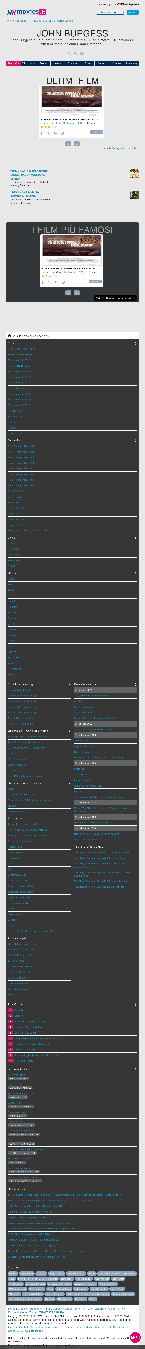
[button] (135, 1337)
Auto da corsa (37, 1288)
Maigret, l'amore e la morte (22, 943)
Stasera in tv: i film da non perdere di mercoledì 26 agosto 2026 (41, 1228)
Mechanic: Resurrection (20, 1093)
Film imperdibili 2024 (19, 371)
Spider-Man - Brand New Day (29, 1021)
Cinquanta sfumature (85, 1283)
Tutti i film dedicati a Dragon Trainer (117, 1273)
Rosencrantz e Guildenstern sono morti (73, 119)
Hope (11, 863)
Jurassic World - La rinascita (23, 1177)
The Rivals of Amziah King (22, 949)
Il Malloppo (80, 768)
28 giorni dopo (57, 1273)
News (57, 63)
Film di (11, 421)
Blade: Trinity (15, 1102)
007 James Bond (17, 1288)
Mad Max (49, 1299)
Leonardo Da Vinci (35, 1283)
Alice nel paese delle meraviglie (25, 1299)
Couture (12, 770)
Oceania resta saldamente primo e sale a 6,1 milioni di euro (39, 1222)
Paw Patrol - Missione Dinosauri (91, 822)
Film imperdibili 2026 (19, 360)
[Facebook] (63, 53)
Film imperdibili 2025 (19, 365)
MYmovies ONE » (17, 20)
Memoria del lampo (18, 988)
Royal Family (15, 1283)
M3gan (91, 1273)
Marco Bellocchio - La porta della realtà (94, 718)
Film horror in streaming (20, 723)
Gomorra (41, 1273)
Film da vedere (16, 410)
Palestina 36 (14, 857)
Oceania (12, 788)
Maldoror (12, 805)
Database (35, 1308)
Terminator (80, 1299)
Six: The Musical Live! (19, 955)
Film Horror (14, 554)
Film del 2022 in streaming (22, 712)
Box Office (119, 1308)
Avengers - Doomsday (19, 840)
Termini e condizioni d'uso (77, 1327)
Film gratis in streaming (20, 689)
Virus (50, 1288)
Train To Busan (82, 740)
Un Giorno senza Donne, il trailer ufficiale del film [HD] (36, 1256)
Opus (11, 1278)
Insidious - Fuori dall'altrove (22, 794)
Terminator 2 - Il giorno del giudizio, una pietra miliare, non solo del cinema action (51, 1200)
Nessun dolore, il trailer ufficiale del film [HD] (31, 1245)
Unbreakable (80, 1288)
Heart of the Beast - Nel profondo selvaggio (30, 930)
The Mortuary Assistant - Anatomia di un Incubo (99, 796)
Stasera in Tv (102, 1308)
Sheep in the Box (17, 764)
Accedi (132, 12)
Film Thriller (14, 548)
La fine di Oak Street (25, 1032)
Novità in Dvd (15, 433)
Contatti (24, 1327)
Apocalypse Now (16, 1111)
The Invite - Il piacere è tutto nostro (26, 824)
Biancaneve (67, 1278)
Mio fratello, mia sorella (20, 1158)
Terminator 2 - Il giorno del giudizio (92, 729)
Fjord (10, 869)
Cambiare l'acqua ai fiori (21, 885)
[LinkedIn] (75, 53)
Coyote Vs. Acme (83, 746)
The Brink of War (16, 960)
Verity (11, 925)
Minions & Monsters (24, 1049)
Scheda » (96, 132)
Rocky (92, 1299)
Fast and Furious (54, 1294)
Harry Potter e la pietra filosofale (25, 775)
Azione (11, 565)
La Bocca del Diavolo (19, 983)
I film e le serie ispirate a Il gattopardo (37, 1278)
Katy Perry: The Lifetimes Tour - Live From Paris (99, 757)
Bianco (11, 908)
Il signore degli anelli (123, 1294)
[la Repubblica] (132, 4)
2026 (18, 348)
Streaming (131, 63)
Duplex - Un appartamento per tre (25, 1149)
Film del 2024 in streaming (22, 701)
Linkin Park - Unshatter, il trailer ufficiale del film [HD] (35, 1205)
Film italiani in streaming (21, 718)
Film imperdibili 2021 (19, 388)
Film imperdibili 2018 (19, 405)
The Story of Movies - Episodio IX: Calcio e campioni (101, 852)
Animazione (14, 560)
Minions (13, 1273)
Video (101, 63)
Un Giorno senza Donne (20, 966)
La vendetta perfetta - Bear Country (26, 747)
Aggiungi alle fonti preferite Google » (54, 20)
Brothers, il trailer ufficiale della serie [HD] (30, 1211)
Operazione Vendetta (19, 1167)
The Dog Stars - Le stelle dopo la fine (27, 736)
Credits (12, 1327)
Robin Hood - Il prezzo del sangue (32, 1043)
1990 (80, 123)
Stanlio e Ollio (15, 1121)
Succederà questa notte (20, 891)
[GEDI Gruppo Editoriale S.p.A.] (120, 4)
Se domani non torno (19, 897)
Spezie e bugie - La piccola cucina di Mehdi (97, 833)
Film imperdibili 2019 (19, 399)
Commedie (13, 543)
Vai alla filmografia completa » (121, 148)
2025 (25, 348)
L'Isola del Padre (17, 977)
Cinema (116, 63)
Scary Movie (27, 1273)
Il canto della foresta (18, 902)
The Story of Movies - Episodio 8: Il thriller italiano (100, 857)
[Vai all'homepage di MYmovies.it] (26, 15)
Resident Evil (15, 846)
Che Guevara (64, 1299)
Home (11, 1308)
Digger (11, 919)
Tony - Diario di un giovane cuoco (25, 742)
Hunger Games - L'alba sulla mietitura (28, 829)
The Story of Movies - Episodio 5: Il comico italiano (100, 881)
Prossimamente (17, 1312)
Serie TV (79, 1308)
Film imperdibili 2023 (19, 376)
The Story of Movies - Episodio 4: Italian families (99, 886)
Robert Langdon (99, 1288)
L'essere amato (16, 914)
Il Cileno (12, 753)
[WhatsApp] (82, 53)
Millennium (14, 1294)
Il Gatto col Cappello (18, 880)
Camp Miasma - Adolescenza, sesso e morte (31, 799)
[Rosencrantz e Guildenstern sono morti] (71, 101)
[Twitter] (69, 53)
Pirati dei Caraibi (107, 1283)
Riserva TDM (103, 1327)
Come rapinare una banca (88, 785)
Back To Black (15, 1083)
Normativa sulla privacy (45, 1327)
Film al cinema (15, 416)
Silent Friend (81, 774)
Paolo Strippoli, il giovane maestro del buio (30, 1234)
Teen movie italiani (32, 1294)
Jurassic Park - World (59, 1283)
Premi (43, 63)
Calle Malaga (15, 852)
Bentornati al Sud (17, 874)
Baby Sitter (118, 1278)
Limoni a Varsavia (17, 758)
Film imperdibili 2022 (19, 382)
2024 (32, 348)
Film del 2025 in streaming (22, 695)
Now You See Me (76, 1273)
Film (45, 1308)
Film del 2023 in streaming (22, 706)
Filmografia (28, 63)
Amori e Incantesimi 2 (85, 839)
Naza (10, 994)
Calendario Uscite (61, 1308)
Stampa (72, 63)
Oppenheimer (102, 1278)
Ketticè (78, 791)
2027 (10, 348)
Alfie (10, 1139)
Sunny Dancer (81, 751)
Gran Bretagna (65, 123)
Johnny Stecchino (17, 1074)
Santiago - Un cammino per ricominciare (29, 835)
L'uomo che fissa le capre (21, 1130)
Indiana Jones (64, 1288)
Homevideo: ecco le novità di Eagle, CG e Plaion (33, 1239)
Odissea (18, 1015)
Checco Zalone (84, 1278)
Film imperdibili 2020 (19, 393)
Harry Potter (117, 1288)
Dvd (89, 1308)
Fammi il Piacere (83, 779)
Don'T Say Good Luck (19, 971)
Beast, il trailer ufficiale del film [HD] (26, 1217)
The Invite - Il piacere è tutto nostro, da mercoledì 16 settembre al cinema (46, 1250)
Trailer (33, 1312)
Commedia (47, 123)
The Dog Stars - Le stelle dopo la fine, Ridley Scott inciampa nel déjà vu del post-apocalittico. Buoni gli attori (64, 1194)
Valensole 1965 (16, 811)
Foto (87, 63)
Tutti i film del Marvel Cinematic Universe (88, 1294)
